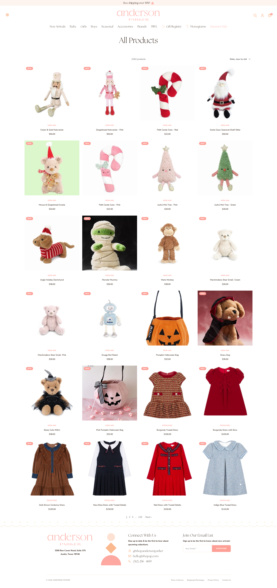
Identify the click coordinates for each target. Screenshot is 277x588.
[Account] (262, 15)
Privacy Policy (213, 580)
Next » (148, 517)
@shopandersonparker (148, 551)
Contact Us (226, 580)
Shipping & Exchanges (195, 580)
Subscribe (221, 548)
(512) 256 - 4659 (142, 561)
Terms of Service (177, 580)
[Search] (255, 15)
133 (140, 517)
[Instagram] (7, 14)
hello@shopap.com (145, 556)
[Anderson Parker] (138, 15)
